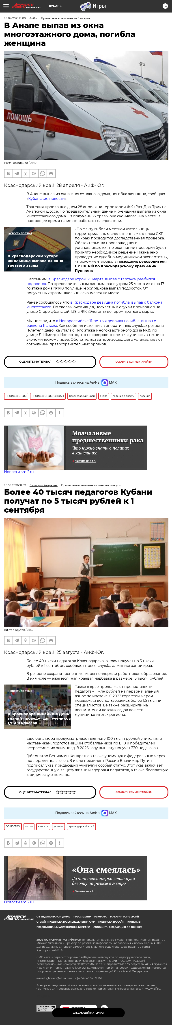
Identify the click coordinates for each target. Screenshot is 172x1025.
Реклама (100, 916)
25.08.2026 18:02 (15, 485)
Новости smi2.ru (19, 472)
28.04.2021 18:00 (15, 18)
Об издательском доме (53, 916)
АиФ (33, 163)
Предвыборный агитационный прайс (63, 927)
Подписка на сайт (111, 921)
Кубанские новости (46, 199)
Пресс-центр (82, 916)
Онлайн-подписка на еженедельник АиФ (66, 921)
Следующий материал (88, 1012)
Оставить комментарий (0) (134, 361)
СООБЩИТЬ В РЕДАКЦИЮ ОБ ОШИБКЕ (117, 927)
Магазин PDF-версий (124, 916)
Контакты (134, 921)
